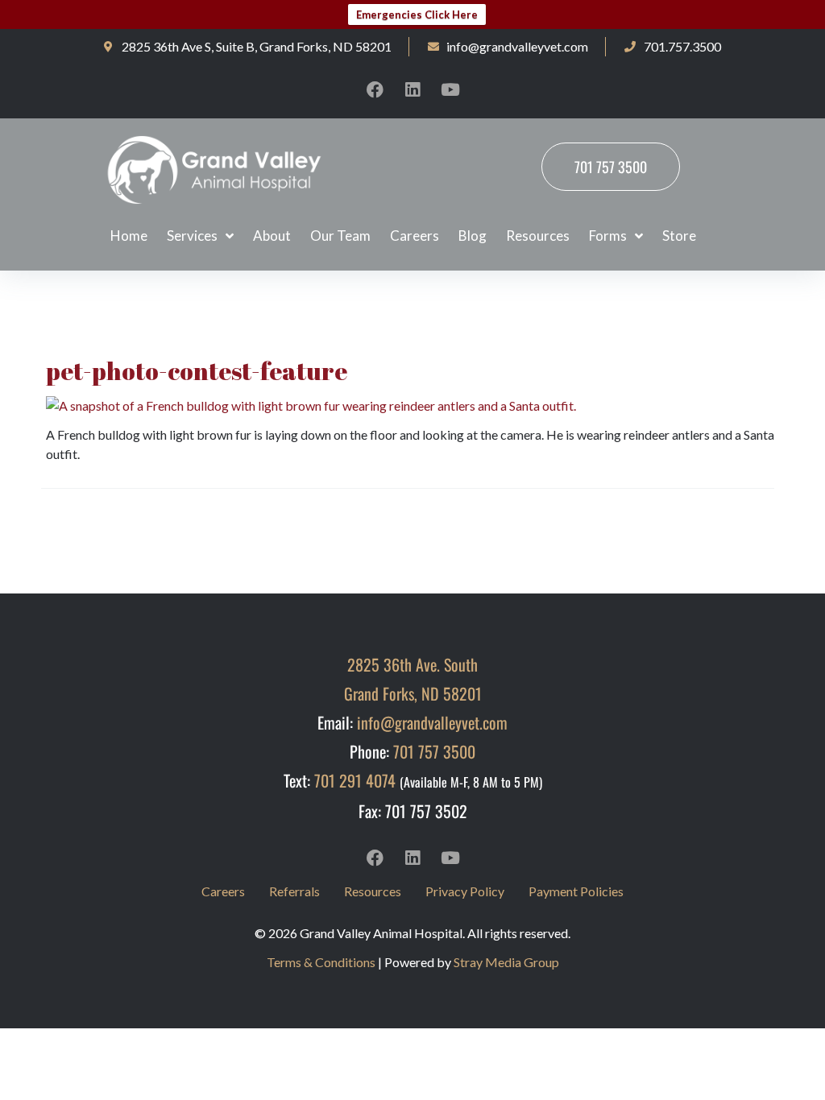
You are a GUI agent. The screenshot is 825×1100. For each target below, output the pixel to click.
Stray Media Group (506, 962)
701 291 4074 (355, 780)
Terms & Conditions (321, 962)
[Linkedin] (412, 89)
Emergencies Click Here (417, 14)
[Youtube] (450, 89)
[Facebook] (375, 89)
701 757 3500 (434, 751)
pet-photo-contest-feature (196, 370)
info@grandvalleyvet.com (432, 722)
